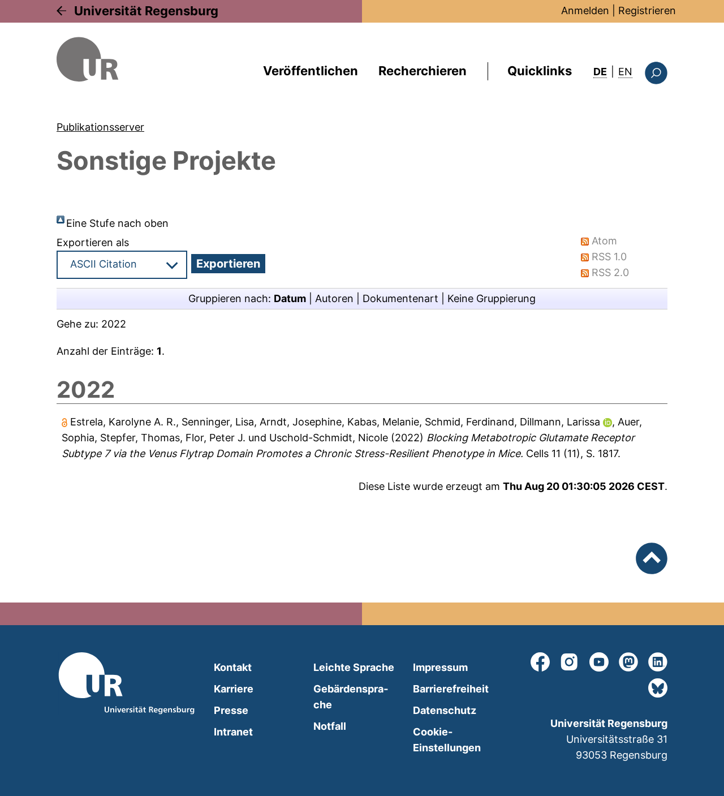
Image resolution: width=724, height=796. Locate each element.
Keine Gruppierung (491, 298)
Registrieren (647, 10)
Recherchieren (422, 70)
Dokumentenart (400, 298)
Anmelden (585, 10)
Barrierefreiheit (451, 689)
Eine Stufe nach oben (117, 223)
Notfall (329, 726)
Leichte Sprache (353, 667)
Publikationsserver (100, 127)
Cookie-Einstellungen (447, 740)
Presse (231, 710)
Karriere (233, 689)
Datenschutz (444, 710)
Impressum (440, 667)
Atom (604, 241)
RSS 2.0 (610, 272)
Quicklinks (539, 70)
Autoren (334, 298)
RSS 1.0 (609, 257)
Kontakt (233, 667)
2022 (113, 324)
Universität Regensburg (146, 10)
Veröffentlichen (310, 70)
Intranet (233, 732)
